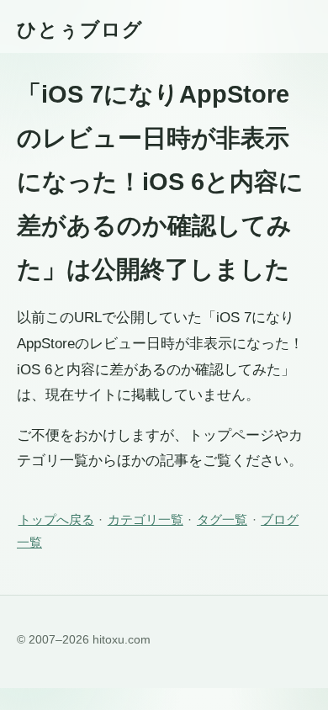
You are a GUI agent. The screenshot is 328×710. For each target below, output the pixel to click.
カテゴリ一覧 (145, 519)
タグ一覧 (222, 519)
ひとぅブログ (80, 29)
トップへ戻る (56, 519)
